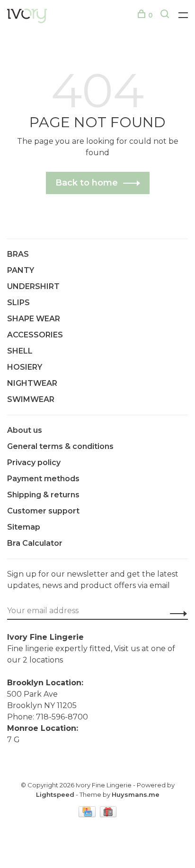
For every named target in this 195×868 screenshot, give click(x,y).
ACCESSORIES (35, 334)
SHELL (20, 350)
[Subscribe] (176, 613)
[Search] (165, 15)
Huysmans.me (136, 794)
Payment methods (43, 478)
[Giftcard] (108, 814)
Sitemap (23, 527)
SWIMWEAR (30, 399)
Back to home (86, 182)
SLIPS (18, 302)
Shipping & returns (43, 494)
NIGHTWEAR (32, 383)
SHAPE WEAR (33, 318)
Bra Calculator (34, 543)
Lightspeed (55, 794)
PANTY (20, 270)
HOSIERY (24, 367)
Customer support (43, 510)
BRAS (18, 254)
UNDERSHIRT (33, 286)
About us (24, 430)
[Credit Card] (88, 814)
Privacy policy (34, 462)
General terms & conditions (60, 446)
